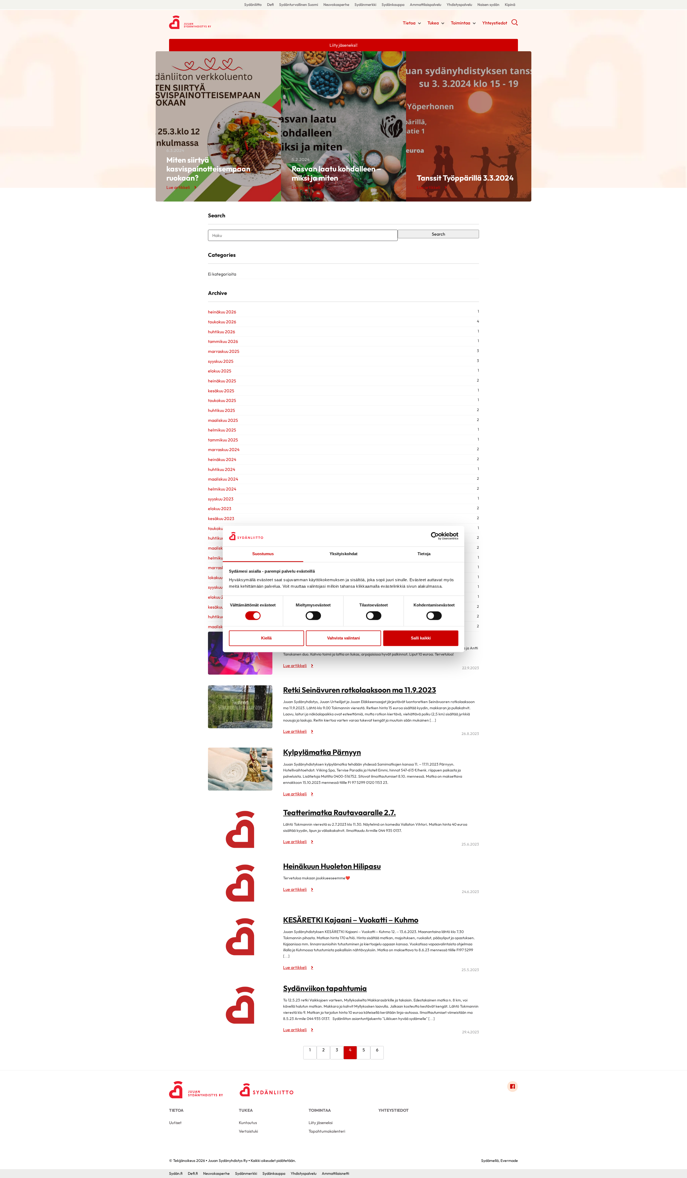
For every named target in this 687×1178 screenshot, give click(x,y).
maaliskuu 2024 (223, 479)
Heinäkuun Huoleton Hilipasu (332, 866)
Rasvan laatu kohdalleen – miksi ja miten (336, 173)
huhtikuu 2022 (221, 616)
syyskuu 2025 (220, 361)
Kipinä (510, 4)
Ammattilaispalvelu (425, 4)
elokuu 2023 (219, 508)
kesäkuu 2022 (221, 607)
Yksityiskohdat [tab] (343, 553)
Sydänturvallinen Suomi (298, 4)
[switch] (313, 616)
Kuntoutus (248, 1122)
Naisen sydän (488, 4)
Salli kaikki (421, 638)
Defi (270, 4)
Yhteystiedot (494, 22)
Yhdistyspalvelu (459, 4)
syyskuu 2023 (220, 499)
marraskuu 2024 (224, 449)
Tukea (433, 22)
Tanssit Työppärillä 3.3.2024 (465, 177)
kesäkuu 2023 (221, 518)
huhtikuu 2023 (221, 538)
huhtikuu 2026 (221, 331)
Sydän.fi (175, 1173)
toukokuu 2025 (222, 400)
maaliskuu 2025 (223, 420)
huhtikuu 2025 (221, 410)
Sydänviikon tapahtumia (325, 988)
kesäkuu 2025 (221, 390)
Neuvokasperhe (336, 4)
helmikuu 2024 (222, 489)
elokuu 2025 (219, 371)
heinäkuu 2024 (222, 459)
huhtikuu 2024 (221, 469)
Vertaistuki (248, 1131)
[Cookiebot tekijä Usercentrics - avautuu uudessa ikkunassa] (434, 536)
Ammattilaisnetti (335, 1173)
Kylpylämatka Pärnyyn (322, 752)
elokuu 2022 (219, 597)
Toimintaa (460, 22)
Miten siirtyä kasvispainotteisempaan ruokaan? (208, 168)
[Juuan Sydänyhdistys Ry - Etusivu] (196, 1088)
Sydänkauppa (393, 4)
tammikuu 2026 (223, 341)
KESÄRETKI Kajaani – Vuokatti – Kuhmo (350, 919)
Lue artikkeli (178, 187)
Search (438, 234)
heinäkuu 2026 (222, 311)
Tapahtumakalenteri (327, 1131)
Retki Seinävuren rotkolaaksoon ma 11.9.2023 (359, 689)
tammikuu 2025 (223, 439)
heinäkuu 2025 (222, 380)
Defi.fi (193, 1173)
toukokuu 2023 (222, 528)
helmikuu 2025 (222, 430)
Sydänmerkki (365, 4)
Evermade (509, 1160)
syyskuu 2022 (220, 587)
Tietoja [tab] (424, 553)
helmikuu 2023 (222, 558)
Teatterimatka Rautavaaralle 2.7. (339, 812)
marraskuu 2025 (223, 351)
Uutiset (175, 1122)
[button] (514, 24)
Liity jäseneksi (320, 1122)
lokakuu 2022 (220, 577)
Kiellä (266, 638)
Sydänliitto (253, 4)
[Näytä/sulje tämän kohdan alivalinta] (419, 23)
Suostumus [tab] (263, 553)
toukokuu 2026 (222, 321)
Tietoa (409, 22)
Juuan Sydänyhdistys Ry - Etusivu (212, 22)
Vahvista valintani (343, 638)
